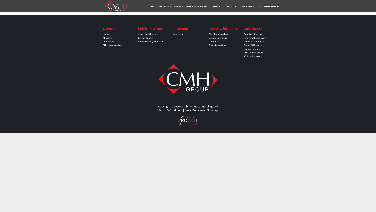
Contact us (108, 41)
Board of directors (253, 34)
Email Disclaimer (195, 110)
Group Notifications (148, 34)
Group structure (252, 48)
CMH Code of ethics (253, 52)
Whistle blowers (252, 56)
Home (106, 34)
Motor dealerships (218, 37)
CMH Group (116, 6)
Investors (178, 34)
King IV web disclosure (255, 37)
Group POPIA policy (253, 41)
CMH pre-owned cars (113, 45)
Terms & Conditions (170, 110)
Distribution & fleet (218, 34)
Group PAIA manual (253, 45)
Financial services (217, 45)
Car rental (214, 41)
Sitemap (212, 110)
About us (107, 37)
